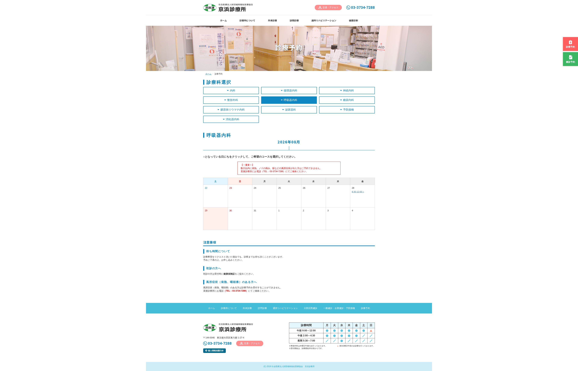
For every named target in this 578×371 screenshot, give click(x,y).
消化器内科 (232, 119)
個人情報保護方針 (216, 350)
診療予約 (365, 308)
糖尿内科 (348, 100)
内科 (232, 90)
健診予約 (570, 62)
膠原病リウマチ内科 (232, 109)
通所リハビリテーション (323, 20)
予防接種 (348, 109)
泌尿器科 (290, 109)
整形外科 (232, 100)
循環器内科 (290, 90)
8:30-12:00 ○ (358, 192)
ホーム (223, 20)
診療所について (247, 20)
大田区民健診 (310, 308)
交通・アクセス (330, 7)
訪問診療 (294, 20)
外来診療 (272, 20)
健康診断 (353, 20)
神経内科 (348, 90)
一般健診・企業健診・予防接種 (339, 308)
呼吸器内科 (290, 100)
